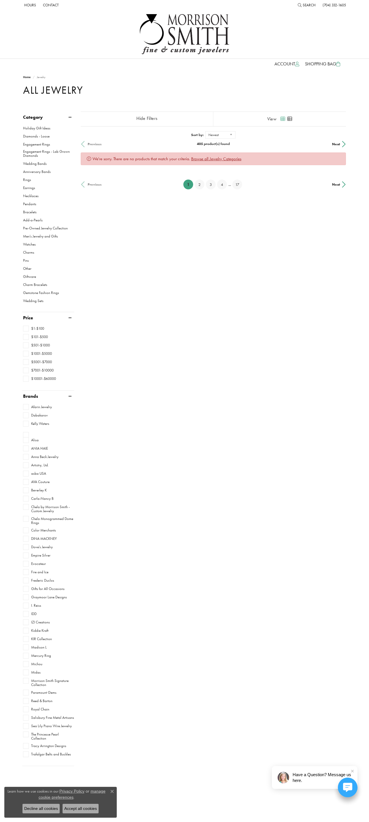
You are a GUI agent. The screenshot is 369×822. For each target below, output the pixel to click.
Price (28, 318)
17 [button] (237, 184)
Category (33, 117)
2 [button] (199, 184)
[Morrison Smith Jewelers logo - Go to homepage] (184, 34)
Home (27, 77)
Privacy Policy (71, 791)
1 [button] (190, 184)
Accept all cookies (80, 808)
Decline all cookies (41, 808)
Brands (30, 396)
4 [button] (222, 184)
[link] (29, 5)
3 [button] (211, 184)
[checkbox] (33, 328)
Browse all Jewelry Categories (216, 159)
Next (336, 144)
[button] (307, 5)
